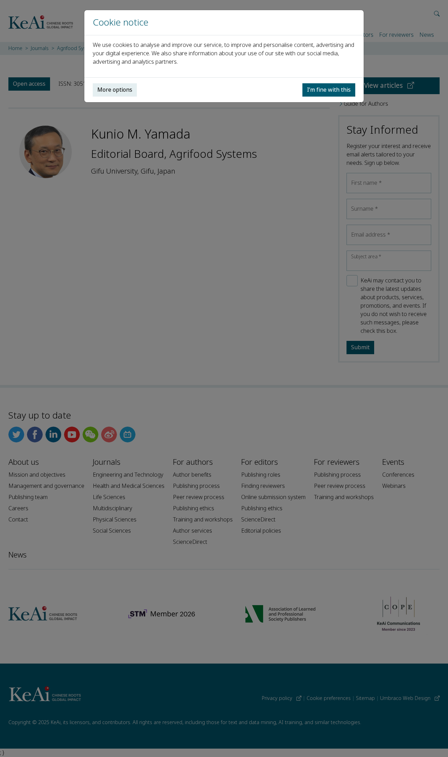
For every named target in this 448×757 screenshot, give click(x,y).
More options (114, 90)
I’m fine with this (329, 90)
